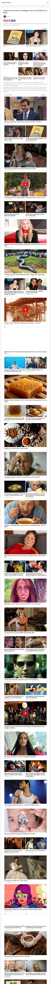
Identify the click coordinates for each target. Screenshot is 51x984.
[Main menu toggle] (48, 2)
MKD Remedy (6, 2)
